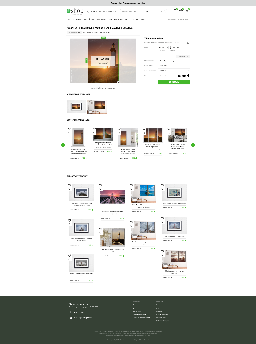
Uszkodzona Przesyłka (162, 321)
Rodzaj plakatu (148, 65)
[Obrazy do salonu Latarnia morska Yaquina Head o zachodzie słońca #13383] (177, 135)
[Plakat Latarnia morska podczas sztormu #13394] (143, 230)
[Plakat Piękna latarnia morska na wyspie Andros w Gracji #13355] (143, 193)
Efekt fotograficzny (150, 70)
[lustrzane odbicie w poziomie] (169, 61)
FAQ (157, 308)
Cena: (145, 75)
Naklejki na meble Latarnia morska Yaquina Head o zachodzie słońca (128, 147)
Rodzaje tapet (137, 311)
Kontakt (182, 19)
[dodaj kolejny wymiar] (162, 43)
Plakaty (143, 19)
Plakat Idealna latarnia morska (172, 236)
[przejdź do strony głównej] (75, 11)
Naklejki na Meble (116, 19)
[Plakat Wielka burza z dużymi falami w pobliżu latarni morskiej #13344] (81, 192)
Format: (146, 47)
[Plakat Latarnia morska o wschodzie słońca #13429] (174, 259)
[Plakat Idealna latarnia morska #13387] (174, 225)
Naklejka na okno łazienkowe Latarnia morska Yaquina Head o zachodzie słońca (78, 145)
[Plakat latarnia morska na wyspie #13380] (174, 192)
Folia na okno (102, 19)
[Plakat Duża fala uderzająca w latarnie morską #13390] (81, 227)
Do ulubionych (73, 32)
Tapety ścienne (89, 19)
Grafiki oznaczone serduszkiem (141, 317)
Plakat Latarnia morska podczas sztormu (143, 242)
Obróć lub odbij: (149, 60)
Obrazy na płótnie (131, 19)
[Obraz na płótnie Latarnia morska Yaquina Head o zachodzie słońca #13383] (153, 135)
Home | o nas (160, 305)
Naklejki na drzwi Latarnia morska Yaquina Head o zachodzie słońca (103, 151)
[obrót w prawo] (160, 61)
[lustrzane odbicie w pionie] (174, 61)
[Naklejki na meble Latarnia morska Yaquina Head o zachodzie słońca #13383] (128, 135)
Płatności (159, 311)
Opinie (186, 19)
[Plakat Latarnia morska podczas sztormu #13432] (81, 263)
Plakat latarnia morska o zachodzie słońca (112, 249)
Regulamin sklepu (161, 317)
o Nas (69, 19)
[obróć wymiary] (188, 43)
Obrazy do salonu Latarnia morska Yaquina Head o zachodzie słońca (177, 147)
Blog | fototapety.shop (173, 19)
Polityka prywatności (162, 314)
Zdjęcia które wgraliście (139, 314)
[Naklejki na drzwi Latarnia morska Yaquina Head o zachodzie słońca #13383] (103, 137)
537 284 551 (93, 11)
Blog (134, 305)
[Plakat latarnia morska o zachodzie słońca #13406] (112, 237)
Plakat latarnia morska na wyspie (172, 203)
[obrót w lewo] (165, 61)
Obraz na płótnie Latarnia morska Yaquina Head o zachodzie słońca (153, 147)
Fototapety (77, 19)
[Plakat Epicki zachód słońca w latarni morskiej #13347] (112, 197)
